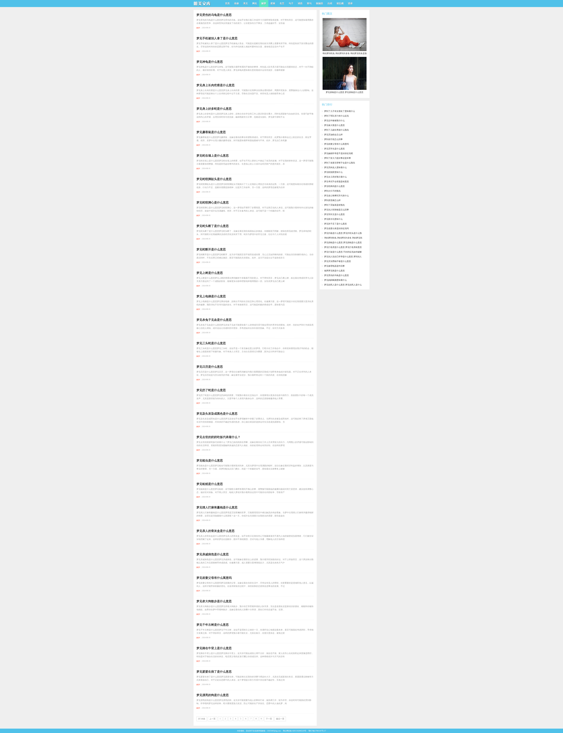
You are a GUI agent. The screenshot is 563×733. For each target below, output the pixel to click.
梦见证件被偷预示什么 (334, 120)
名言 (282, 3)
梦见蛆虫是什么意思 (209, 460)
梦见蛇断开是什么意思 (211, 249)
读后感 (340, 3)
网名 (254, 3)
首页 (227, 3)
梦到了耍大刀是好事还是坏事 (337, 158)
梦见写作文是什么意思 (334, 214)
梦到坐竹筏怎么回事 (333, 139)
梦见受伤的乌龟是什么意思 (214, 14)
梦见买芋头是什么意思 (334, 149)
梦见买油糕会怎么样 (333, 135)
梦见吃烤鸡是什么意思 (334, 186)
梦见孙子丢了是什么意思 (335, 224)
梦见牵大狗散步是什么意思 (214, 601)
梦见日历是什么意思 (209, 366)
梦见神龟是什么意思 (209, 61)
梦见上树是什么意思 (209, 272)
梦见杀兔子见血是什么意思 (214, 319)
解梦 (263, 3)
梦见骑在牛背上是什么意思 (214, 648)
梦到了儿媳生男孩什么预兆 (336, 130)
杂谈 (236, 3)
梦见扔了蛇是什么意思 (211, 390)
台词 (329, 3)
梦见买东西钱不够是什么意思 (337, 261)
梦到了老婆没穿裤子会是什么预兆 (339, 163)
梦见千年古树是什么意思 (212, 624)
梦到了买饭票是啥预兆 (334, 205)
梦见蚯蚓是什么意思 (209, 484)
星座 (273, 3)
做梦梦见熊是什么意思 (334, 271)
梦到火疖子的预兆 (332, 191)
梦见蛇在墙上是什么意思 (212, 155)
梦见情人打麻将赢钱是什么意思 (217, 507)
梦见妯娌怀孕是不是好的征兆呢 (338, 153)
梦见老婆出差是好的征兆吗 (336, 228)
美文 (245, 3)
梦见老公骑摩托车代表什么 (336, 196)
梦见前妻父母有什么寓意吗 (214, 577)
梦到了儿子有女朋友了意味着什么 (339, 111)
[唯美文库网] (202, 6)
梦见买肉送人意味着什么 (335, 167)
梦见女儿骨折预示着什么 (335, 177)
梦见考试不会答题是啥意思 (336, 181)
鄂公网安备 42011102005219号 (294, 731)
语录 (350, 3)
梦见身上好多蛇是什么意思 (214, 108)
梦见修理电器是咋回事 (334, 266)
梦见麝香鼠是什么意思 (211, 132)
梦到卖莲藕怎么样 (332, 200)
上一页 (212, 719)
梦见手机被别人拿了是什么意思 (217, 38)
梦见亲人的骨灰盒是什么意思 (215, 530)
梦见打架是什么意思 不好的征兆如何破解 (343, 252)
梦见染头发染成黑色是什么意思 (217, 413)
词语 (300, 3)
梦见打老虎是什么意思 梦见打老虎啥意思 (343, 247)
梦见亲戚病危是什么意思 (212, 554)
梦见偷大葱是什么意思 (334, 125)
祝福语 (319, 3)
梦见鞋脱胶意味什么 (333, 172)
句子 (291, 3)
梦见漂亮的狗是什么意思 (212, 695)
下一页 (269, 719)
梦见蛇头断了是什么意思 (212, 226)
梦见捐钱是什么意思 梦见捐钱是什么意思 (343, 242)
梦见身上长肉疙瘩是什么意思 (215, 85)
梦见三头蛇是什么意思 (211, 343)
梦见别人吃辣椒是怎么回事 (336, 210)
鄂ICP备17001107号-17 (317, 731)
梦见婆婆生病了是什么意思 (214, 671)
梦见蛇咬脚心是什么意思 (212, 202)
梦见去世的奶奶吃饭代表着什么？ (218, 437)
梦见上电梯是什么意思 (211, 296)
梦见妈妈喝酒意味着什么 (335, 280)
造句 (309, 3)
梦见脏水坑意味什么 (333, 219)
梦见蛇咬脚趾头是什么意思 (214, 179)
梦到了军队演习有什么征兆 (336, 116)
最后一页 (280, 719)
